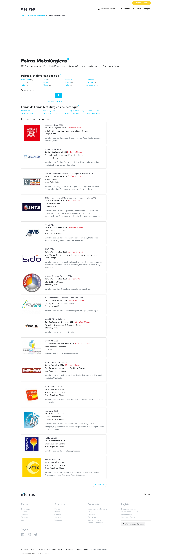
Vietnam (68, 80)
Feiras (24, 504)
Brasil (45, 82)
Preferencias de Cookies (133, 524)
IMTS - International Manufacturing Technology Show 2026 (71, 198)
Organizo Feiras (128, 517)
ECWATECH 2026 (53, 149)
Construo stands (128, 509)
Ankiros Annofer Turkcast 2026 (58, 276)
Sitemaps (59, 504)
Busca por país (27, 90)
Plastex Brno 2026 (53, 460)
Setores (24, 517)
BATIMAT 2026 (51, 341)
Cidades (24, 515)
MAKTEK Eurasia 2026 (55, 319)
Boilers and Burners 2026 (56, 362)
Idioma (147, 494)
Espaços (146, 9)
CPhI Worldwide (50, 113)
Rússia (45, 85)
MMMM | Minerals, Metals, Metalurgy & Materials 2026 (69, 174)
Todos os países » (54, 101)
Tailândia (90, 82)
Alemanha (25, 80)
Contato (91, 515)
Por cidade (115, 9)
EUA (45, 80)
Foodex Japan (92, 111)
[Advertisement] (86, 36)
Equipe (91, 512)
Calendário (136, 9)
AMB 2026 (49, 225)
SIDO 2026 (49, 249)
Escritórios (92, 517)
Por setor (125, 9)
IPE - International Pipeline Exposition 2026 (64, 298)
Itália (67, 85)
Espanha (90, 80)
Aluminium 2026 (51, 411)
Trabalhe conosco (95, 523)
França (68, 82)
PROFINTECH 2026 (53, 387)
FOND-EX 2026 (52, 438)
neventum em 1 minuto (97, 509)
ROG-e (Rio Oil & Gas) (74, 111)
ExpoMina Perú (93, 113)
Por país (105, 9)
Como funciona (94, 520)
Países (24, 512)
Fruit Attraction (72, 113)
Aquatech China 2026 (54, 125)
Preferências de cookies (98, 549)
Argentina (90, 85)
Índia (23, 85)
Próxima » (99, 485)
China (23, 82)
